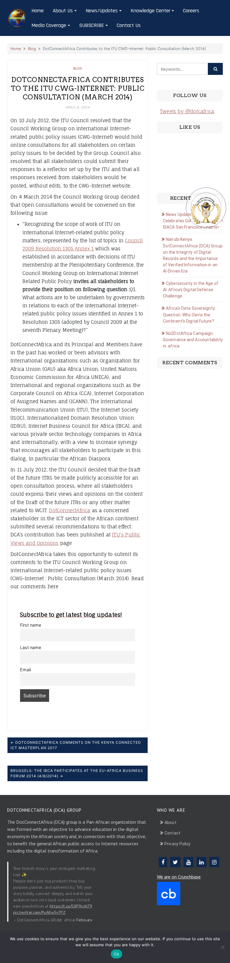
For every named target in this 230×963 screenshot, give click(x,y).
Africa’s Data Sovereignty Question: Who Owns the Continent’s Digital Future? (189, 314)
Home (37, 10)
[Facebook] (163, 862)
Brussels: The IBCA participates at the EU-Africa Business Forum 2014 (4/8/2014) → (76, 773)
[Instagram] (214, 862)
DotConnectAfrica (69, 510)
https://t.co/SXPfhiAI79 (71, 906)
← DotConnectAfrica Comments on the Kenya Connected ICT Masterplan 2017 (75, 745)
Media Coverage (48, 25)
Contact (172, 833)
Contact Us (129, 25)
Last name (30, 647)
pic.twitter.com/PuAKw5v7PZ (39, 912)
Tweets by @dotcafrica (187, 111)
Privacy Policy (177, 843)
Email (25, 669)
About (170, 822)
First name (30, 625)
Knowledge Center (150, 10)
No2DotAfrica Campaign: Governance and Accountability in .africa (193, 340)
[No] (223, 947)
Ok (116, 954)
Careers (191, 10)
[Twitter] (175, 862)
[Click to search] (215, 69)
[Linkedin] (201, 862)
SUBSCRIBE (91, 25)
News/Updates (102, 10)
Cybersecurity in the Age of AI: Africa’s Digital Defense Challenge (190, 290)
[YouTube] (188, 862)
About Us (63, 10)
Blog (32, 48)
